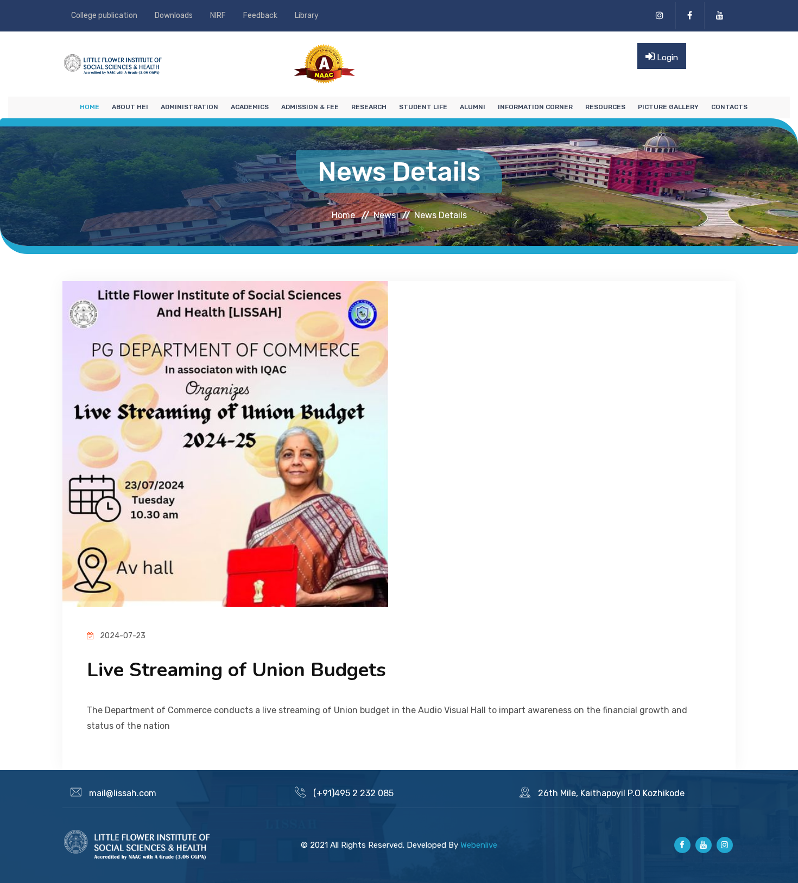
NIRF (218, 15)
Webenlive (478, 845)
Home (89, 107)
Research (369, 107)
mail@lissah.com (122, 793)
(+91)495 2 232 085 (353, 793)
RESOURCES (605, 107)
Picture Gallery (668, 107)
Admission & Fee (310, 107)
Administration (189, 107)
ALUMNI (472, 107)
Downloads (174, 15)
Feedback (260, 15)
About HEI (130, 107)
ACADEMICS (250, 107)
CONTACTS (729, 107)
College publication (104, 15)
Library (307, 15)
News (384, 214)
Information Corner (535, 107)
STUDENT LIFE (423, 107)
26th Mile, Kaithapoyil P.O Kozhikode (611, 793)
